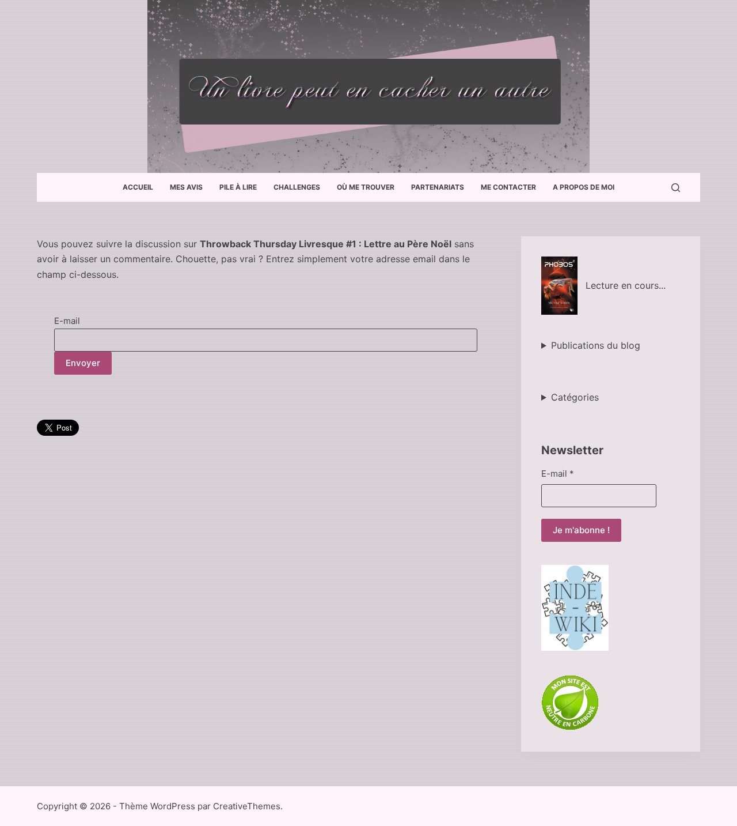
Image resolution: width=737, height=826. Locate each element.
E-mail (67, 320)
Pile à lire (238, 187)
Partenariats (437, 187)
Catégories (575, 397)
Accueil (138, 187)
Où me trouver (365, 187)
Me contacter (508, 187)
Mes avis (186, 187)
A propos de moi (583, 187)
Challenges (296, 187)
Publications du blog (595, 345)
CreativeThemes (246, 806)
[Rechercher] (675, 187)
